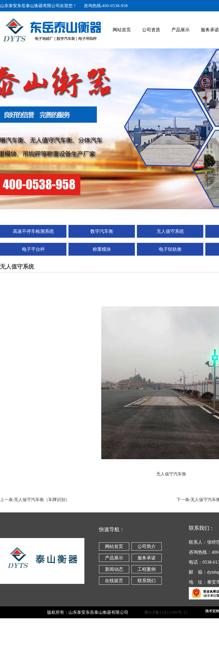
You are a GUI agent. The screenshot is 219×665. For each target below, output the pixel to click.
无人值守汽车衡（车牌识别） (42, 499)
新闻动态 (114, 569)
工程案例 (146, 569)
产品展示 (180, 29)
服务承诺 (146, 557)
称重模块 (102, 249)
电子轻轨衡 (170, 249)
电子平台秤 (33, 249)
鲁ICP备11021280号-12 (174, 612)
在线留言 (114, 580)
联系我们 (146, 580)
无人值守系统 (170, 231)
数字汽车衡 (101, 231)
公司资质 (151, 29)
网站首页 (122, 29)
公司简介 (146, 546)
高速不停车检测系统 (33, 231)
